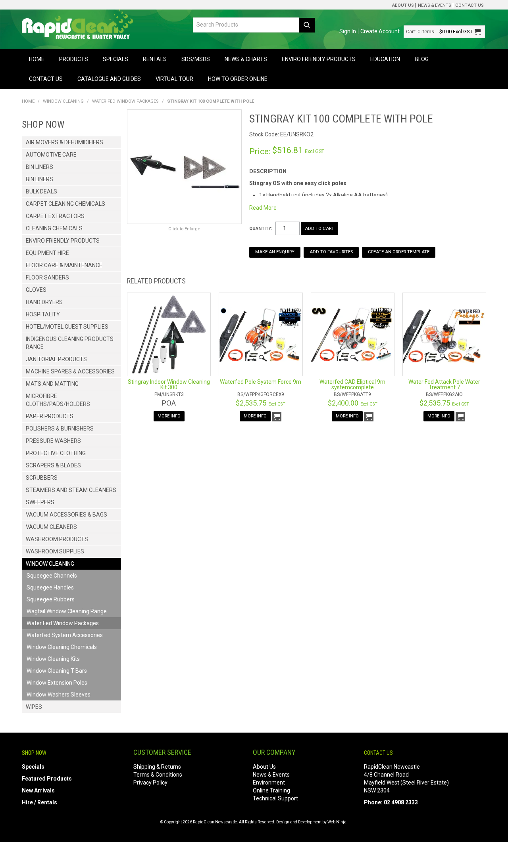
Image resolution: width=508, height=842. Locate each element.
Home (36, 59)
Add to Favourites (331, 252)
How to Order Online (237, 79)
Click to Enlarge (184, 229)
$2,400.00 (352, 403)
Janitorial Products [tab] (56, 359)
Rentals (155, 59)
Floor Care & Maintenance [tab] (64, 265)
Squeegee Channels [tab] (52, 575)
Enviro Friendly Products (319, 59)
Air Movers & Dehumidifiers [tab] (64, 142)
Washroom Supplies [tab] (55, 551)
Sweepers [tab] (40, 502)
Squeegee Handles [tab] (50, 587)
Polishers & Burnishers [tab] (60, 428)
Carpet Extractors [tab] (55, 216)
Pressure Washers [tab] (53, 441)
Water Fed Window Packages (125, 101)
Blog (422, 59)
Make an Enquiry (274, 252)
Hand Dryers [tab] (44, 302)
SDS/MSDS (195, 59)
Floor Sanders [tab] (47, 277)
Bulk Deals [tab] (41, 191)
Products (73, 59)
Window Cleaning (63, 101)
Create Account (380, 31)
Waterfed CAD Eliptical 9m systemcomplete (352, 384)
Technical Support (275, 798)
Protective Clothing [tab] (56, 453)
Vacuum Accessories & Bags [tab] (66, 514)
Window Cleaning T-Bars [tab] (57, 671)
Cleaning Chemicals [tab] (54, 228)
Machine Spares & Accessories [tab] (70, 371)
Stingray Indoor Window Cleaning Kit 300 (169, 384)
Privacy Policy (150, 782)
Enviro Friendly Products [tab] (63, 240)
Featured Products (47, 778)
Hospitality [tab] (43, 314)
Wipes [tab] (34, 707)
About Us (403, 5)
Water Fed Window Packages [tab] (63, 623)
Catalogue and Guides (109, 79)
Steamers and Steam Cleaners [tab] (71, 490)
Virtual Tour (174, 79)
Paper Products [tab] (49, 416)
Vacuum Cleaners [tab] (51, 527)
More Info (169, 416)
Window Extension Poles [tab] (57, 682)
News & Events (434, 5)
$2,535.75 (260, 403)
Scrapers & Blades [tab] (53, 465)
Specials (115, 59)
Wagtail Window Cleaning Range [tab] (67, 611)
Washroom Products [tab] (57, 539)
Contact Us (469, 5)
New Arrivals (38, 790)
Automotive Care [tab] (51, 154)
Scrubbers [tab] (42, 478)
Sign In (347, 31)
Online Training (271, 790)
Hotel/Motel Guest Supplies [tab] (67, 326)
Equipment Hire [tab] (47, 253)
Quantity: (260, 228)
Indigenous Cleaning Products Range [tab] (70, 343)
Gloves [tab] (36, 290)
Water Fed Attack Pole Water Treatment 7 (444, 384)
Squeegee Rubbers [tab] (51, 599)
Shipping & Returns (157, 767)
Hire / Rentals (39, 802)
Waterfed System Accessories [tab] (65, 635)
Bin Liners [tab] (39, 167)
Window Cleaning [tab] (50, 564)
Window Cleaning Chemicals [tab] (62, 647)
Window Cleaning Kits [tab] (53, 659)
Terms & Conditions (157, 774)
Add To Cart (276, 416)
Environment (269, 782)
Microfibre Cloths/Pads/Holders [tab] (58, 400)
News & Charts (246, 59)
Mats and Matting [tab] (52, 384)
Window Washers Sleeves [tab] (58, 694)
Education (385, 59)
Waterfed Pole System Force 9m (260, 382)
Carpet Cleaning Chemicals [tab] (65, 204)
